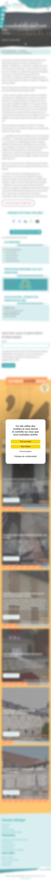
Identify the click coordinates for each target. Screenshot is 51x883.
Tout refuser (25, 446)
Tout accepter (25, 441)
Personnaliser (25, 451)
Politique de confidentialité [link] (25, 456)
